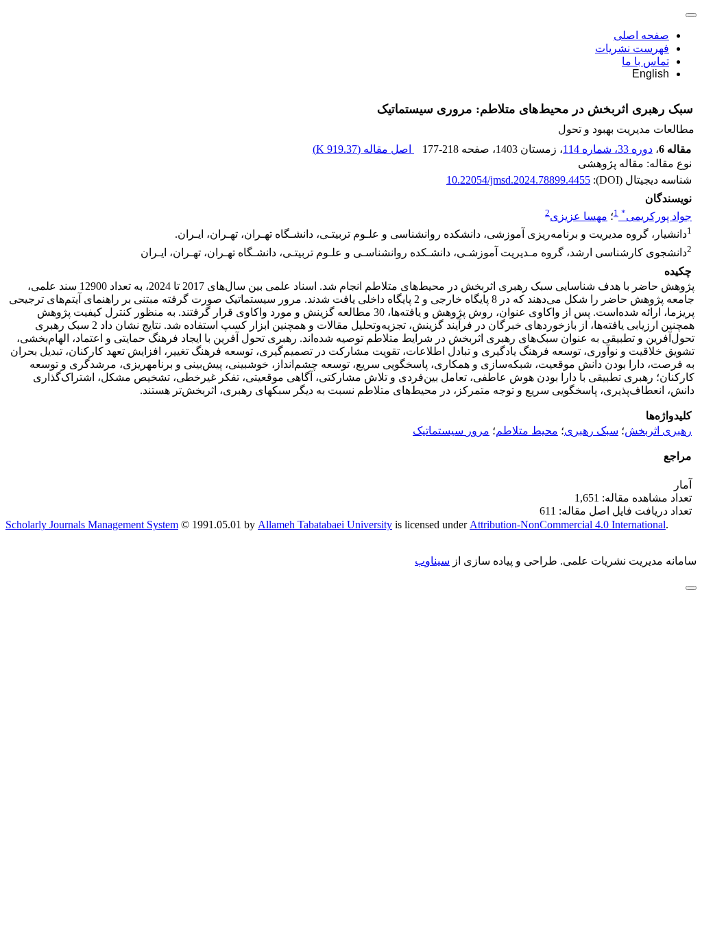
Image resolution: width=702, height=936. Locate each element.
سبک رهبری (591, 430)
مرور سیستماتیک (451, 430)
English (650, 73)
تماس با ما (645, 61)
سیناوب (432, 561)
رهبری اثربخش (658, 430)
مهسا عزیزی (578, 216)
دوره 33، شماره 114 (608, 149)
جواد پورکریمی (656, 216)
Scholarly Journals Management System (91, 524)
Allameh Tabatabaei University (325, 524)
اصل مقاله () (363, 149)
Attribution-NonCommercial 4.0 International (568, 524)
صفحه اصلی (641, 35)
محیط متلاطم (527, 430)
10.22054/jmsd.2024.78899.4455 (518, 180)
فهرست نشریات (632, 48)
